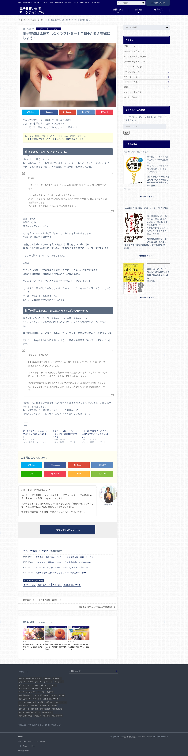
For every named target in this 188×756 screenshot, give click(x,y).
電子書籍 (58, 585)
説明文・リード (130, 87)
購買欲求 (38, 716)
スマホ (30, 682)
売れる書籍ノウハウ (72, 585)
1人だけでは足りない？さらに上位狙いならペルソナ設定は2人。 (95, 434)
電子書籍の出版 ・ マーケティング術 (31, 10)
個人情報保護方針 (25, 695)
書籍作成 (34, 709)
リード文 (41, 692)
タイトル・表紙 (130, 82)
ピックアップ (24, 685)
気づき (21, 712)
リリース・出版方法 (132, 92)
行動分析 (29, 712)
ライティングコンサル (27, 692)
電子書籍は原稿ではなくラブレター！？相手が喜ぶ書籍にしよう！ (65, 557)
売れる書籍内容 (25, 702)
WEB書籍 (47, 678)
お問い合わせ (159, 3)
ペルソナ (53, 685)
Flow (159, 10)
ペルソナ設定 (30, 585)
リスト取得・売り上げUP (135, 56)
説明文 (37, 712)
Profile (118, 10)
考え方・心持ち (130, 97)
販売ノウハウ (47, 712)
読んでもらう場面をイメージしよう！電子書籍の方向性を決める (65, 434)
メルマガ (48, 688)
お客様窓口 (57, 678)
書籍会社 (34, 705)
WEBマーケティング (133, 66)
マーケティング (37, 688)
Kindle (21, 678)
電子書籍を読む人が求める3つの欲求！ (96, 607)
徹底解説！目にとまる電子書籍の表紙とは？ (42, 600)
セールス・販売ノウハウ (134, 51)
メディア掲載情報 (39, 741)
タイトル (38, 682)
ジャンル (22, 682)
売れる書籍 (37, 699)
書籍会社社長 (24, 709)
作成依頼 (50, 692)
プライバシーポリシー (39, 685)
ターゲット (59, 682)
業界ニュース (130, 46)
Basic (139, 10)
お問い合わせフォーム (67, 529)
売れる (61, 695)
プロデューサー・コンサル (135, 61)
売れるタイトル (45, 585)
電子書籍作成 (57, 716)
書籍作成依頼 (45, 709)
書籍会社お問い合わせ (48, 705)
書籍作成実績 (57, 709)
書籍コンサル (61, 702)
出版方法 (53, 695)
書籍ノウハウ (24, 705)
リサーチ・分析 (130, 77)
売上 (34, 702)
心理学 (40, 702)
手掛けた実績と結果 (24, 741)
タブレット (48, 682)
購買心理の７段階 (25, 716)
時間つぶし (50, 702)
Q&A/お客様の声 (23, 751)
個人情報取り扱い (41, 695)
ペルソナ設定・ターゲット (37, 550)
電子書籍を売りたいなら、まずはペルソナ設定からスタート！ (56, 139)
